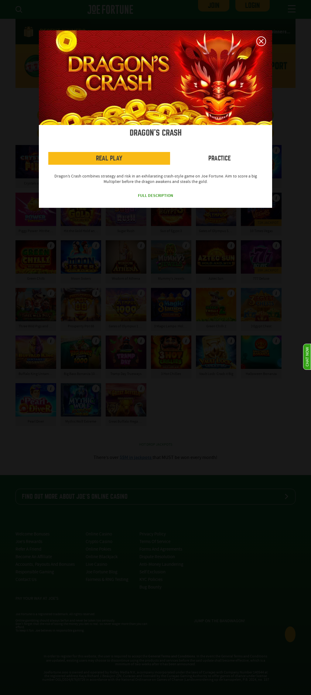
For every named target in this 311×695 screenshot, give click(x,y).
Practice (219, 158)
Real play (109, 158)
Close (261, 41)
